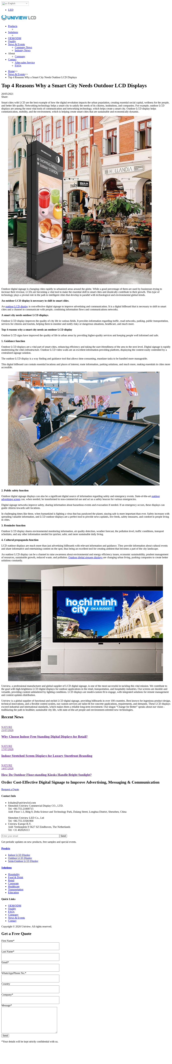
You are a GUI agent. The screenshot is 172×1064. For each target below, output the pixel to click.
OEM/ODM (14, 38)
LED (10, 9)
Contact (12, 59)
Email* (5, 962)
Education (13, 892)
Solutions (13, 32)
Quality (12, 41)
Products (12, 26)
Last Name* (7, 951)
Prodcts (5, 848)
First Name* (7, 940)
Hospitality (14, 874)
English (11, 3)
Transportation (15, 889)
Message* (6, 1005)
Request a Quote (10, 789)
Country (5, 983)
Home (11, 71)
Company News (23, 47)
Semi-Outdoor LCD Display (23, 861)
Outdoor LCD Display (20, 858)
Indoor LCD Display (19, 855)
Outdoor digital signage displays (85, 557)
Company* (7, 994)
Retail (11, 880)
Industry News (22, 50)
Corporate (13, 883)
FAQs (18, 65)
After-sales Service (25, 62)
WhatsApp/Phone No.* (13, 973)
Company (20, 56)
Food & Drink (15, 877)
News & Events (16, 44)
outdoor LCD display (16, 306)
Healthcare (13, 886)
